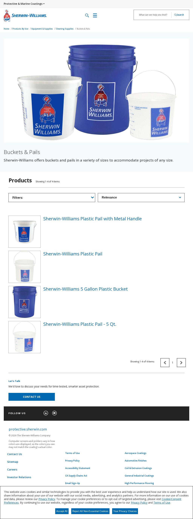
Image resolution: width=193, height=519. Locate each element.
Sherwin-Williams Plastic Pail (72, 254)
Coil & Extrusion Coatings (138, 468)
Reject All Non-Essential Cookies (90, 511)
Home (7, 28)
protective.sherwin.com (28, 429)
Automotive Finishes (136, 460)
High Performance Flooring (139, 483)
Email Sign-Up (72, 483)
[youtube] (54, 413)
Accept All (61, 511)
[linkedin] (46, 413)
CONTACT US (31, 397)
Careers (12, 469)
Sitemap (12, 462)
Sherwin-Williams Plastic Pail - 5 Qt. (79, 324)
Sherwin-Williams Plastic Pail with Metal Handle (92, 218)
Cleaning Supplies (65, 28)
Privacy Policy (72, 460)
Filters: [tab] (17, 197)
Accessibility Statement (77, 468)
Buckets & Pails (83, 28)
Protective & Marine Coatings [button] (23, 3)
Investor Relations (19, 477)
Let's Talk (14, 381)
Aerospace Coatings (135, 453)
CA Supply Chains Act (76, 475)
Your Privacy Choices (125, 511)
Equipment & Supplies (42, 28)
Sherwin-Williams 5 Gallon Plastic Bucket (85, 289)
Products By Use (20, 28)
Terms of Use (72, 453)
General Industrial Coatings (139, 475)
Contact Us (14, 454)
